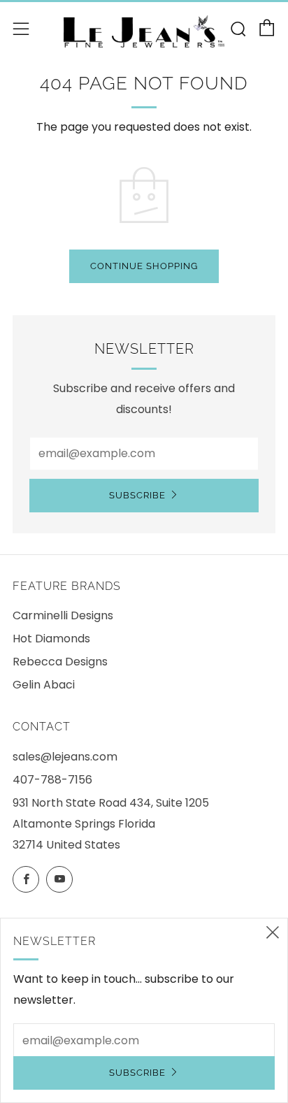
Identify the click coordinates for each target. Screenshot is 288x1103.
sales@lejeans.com (65, 757)
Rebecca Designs (60, 662)
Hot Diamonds (51, 638)
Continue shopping (144, 266)
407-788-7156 (52, 780)
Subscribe (137, 495)
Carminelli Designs (63, 615)
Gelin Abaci (44, 685)
